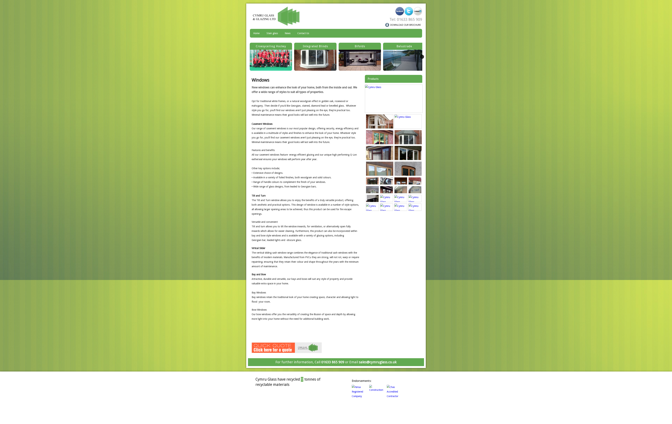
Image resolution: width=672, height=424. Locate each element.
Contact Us (303, 33)
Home (256, 33)
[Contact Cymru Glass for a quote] (287, 347)
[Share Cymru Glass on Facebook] (400, 11)
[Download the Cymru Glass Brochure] (403, 24)
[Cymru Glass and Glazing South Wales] (278, 16)
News (287, 33)
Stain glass (272, 33)
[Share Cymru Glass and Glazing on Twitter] (409, 11)
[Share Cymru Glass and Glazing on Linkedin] (418, 11)
